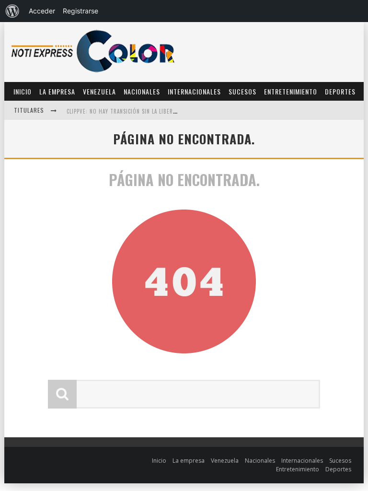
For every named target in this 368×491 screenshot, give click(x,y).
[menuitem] (12, 11)
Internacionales (194, 91)
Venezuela (99, 91)
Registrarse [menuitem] (80, 11)
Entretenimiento (290, 91)
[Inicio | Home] (93, 72)
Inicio (22, 91)
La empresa (57, 91)
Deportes (340, 91)
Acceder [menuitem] (42, 11)
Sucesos (242, 91)
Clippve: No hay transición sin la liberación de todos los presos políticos (171, 111)
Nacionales (142, 91)
